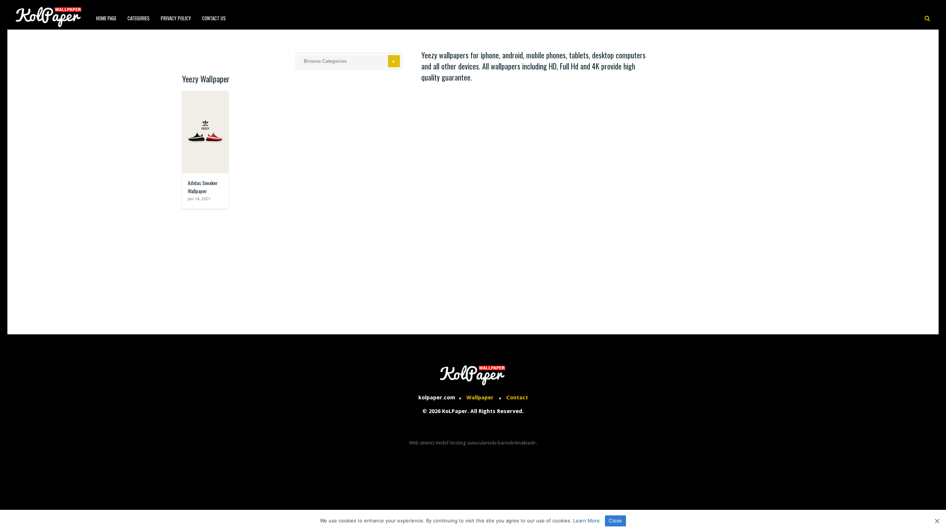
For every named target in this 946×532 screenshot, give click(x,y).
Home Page (106, 18)
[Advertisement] (473, 268)
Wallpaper (480, 397)
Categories (138, 18)
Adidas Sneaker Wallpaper (203, 187)
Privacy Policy (176, 18)
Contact (517, 397)
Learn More (586, 521)
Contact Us (214, 18)
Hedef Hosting (451, 443)
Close (615, 521)
